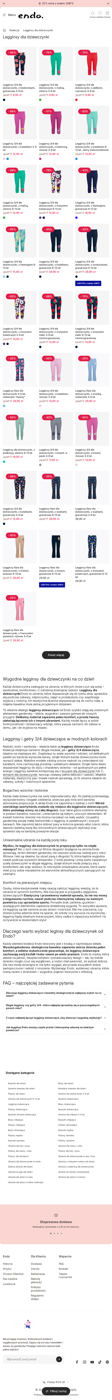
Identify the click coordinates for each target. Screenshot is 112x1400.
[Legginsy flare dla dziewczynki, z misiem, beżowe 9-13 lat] (20, 547)
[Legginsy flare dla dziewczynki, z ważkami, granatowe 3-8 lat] (92, 488)
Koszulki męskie (66, 1130)
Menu (12, 15)
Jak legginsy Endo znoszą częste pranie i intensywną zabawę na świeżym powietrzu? (50, 1029)
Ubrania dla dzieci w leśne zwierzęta (25, 1182)
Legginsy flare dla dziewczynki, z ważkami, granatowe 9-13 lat (53, 511)
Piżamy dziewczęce (17, 1109)
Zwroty (35, 1268)
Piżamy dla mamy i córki (20, 1151)
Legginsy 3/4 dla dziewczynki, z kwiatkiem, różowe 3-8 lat (54, 393)
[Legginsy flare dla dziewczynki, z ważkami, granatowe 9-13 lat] (56, 488)
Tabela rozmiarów (65, 1275)
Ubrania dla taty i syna (19, 1146)
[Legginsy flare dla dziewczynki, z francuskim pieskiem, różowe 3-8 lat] (20, 609)
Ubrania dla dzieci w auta (20, 1177)
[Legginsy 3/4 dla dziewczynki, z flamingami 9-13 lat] (20, 241)
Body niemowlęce (16, 1130)
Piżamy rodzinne (66, 1140)
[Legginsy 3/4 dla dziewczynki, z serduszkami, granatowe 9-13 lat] (92, 241)
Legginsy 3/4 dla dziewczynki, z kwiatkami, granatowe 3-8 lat (18, 511)
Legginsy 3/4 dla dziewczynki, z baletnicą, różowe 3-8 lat (53, 146)
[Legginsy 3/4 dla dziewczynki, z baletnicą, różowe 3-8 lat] (56, 123)
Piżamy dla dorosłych (18, 1156)
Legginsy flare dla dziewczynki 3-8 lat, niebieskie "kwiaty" (14, 393)
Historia (7, 1263)
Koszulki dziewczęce (68, 1109)
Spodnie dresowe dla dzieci (21, 1088)
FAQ (61, 1263)
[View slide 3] (58, 1233)
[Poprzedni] (4, 3)
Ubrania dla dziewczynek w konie (24, 1161)
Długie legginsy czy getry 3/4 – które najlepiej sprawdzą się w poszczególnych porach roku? (53, 1007)
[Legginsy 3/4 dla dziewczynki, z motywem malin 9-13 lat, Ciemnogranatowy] (92, 308)
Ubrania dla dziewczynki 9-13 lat (24, 1099)
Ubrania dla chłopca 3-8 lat (71, 1114)
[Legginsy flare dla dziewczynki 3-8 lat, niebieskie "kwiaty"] (20, 370)
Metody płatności (36, 1280)
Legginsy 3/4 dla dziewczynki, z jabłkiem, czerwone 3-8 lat (89, 88)
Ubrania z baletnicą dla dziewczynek (76, 1166)
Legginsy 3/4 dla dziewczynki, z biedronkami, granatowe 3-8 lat (19, 88)
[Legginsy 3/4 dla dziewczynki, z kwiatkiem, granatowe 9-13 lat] (56, 241)
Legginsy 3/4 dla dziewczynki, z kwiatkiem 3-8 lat (20, 146)
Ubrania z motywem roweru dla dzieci (76, 1161)
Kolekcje (14, 30)
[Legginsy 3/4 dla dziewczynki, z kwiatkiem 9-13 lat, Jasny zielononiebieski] (92, 123)
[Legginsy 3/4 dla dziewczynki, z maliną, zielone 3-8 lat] (56, 64)
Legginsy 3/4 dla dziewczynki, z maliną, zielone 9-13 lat (15, 205)
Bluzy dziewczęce (67, 1104)
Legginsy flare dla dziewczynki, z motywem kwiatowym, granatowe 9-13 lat (91, 572)
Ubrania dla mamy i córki (70, 1146)
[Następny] (108, 3)
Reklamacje (38, 1273)
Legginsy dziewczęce (18, 1104)
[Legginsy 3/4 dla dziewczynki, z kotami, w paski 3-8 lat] (56, 429)
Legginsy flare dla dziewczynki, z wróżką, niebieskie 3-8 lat (88, 393)
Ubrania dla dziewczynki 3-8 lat (73, 1093)
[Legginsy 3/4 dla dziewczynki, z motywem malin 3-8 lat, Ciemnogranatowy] (56, 308)
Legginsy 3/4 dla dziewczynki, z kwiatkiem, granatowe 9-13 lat (54, 264)
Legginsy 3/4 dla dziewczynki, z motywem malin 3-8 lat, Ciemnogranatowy (53, 333)
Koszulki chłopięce (67, 1120)
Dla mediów (10, 1278)
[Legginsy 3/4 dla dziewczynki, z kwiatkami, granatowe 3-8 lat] (20, 488)
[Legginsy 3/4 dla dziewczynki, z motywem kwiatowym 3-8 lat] (20, 308)
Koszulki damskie (16, 1140)
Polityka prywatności (38, 1289)
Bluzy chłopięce (15, 1120)
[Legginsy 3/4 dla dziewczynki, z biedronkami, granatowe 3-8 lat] (20, 64)
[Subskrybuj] (59, 1359)
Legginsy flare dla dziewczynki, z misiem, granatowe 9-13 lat (52, 570)
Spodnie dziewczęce (68, 1099)
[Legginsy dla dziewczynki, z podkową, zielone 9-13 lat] (20, 429)
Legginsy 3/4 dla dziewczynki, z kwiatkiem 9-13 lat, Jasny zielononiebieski (92, 146)
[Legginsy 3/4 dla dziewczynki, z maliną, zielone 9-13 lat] (20, 182)
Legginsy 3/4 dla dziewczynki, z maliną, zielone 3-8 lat (52, 88)
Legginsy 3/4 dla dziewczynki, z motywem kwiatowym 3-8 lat (17, 331)
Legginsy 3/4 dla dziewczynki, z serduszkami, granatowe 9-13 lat (91, 264)
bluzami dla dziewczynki (78, 771)
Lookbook (9, 1284)
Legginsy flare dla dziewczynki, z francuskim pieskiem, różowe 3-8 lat (18, 633)
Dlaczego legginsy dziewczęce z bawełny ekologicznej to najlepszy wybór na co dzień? (54, 994)
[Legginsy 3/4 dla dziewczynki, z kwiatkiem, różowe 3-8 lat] (56, 370)
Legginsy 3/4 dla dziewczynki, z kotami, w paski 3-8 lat (53, 452)
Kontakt (63, 1268)
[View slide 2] (54, 1233)
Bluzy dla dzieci (66, 1083)
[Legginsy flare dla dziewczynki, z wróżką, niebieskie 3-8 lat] (92, 370)
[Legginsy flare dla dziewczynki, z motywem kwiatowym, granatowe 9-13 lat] (92, 547)
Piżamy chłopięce (16, 1125)
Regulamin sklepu (37, 1297)
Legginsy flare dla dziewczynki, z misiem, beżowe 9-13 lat (16, 570)
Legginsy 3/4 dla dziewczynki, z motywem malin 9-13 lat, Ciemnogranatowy (89, 333)
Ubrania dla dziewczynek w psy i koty (76, 1156)
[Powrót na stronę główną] (4, 30)
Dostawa (36, 1263)
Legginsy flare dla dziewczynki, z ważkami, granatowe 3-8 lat (89, 511)
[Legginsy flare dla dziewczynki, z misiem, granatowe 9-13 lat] (56, 547)
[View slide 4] (61, 1233)
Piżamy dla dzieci (16, 1093)
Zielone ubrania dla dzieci (20, 1166)
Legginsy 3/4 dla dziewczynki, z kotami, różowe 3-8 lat (88, 452)
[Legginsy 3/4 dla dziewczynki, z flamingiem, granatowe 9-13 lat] (92, 182)
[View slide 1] (50, 1233)
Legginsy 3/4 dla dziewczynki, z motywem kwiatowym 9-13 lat (53, 205)
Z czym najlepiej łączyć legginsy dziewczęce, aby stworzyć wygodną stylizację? (54, 1017)
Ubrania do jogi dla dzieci (20, 1172)
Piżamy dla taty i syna (68, 1151)
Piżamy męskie (15, 1135)
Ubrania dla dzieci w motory (71, 1177)
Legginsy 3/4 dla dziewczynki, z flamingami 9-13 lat (19, 264)
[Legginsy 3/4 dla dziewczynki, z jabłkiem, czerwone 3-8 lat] (92, 64)
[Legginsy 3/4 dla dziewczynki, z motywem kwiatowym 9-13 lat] (56, 182)
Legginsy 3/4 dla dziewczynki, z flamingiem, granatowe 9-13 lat (90, 205)
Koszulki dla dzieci (17, 1083)
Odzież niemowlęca (67, 1125)
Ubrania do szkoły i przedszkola (73, 1172)
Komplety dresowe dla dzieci (72, 1088)
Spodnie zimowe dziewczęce (22, 1114)
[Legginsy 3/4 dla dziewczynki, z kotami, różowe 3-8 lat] (92, 429)
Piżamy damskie (66, 1135)
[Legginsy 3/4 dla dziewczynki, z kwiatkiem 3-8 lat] (20, 123)
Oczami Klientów (13, 1273)
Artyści (7, 1268)
